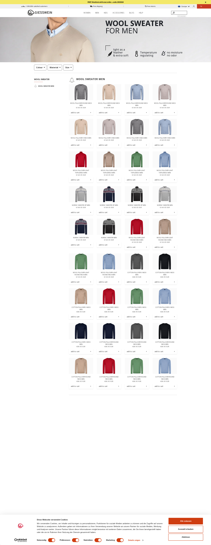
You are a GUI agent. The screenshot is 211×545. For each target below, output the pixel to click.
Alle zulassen (185, 521)
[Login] (194, 6)
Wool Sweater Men (90, 79)
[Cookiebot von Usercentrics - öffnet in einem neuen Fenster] (20, 540)
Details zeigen (134, 540)
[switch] (75, 540)
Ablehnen (186, 537)
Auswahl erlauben (185, 529)
